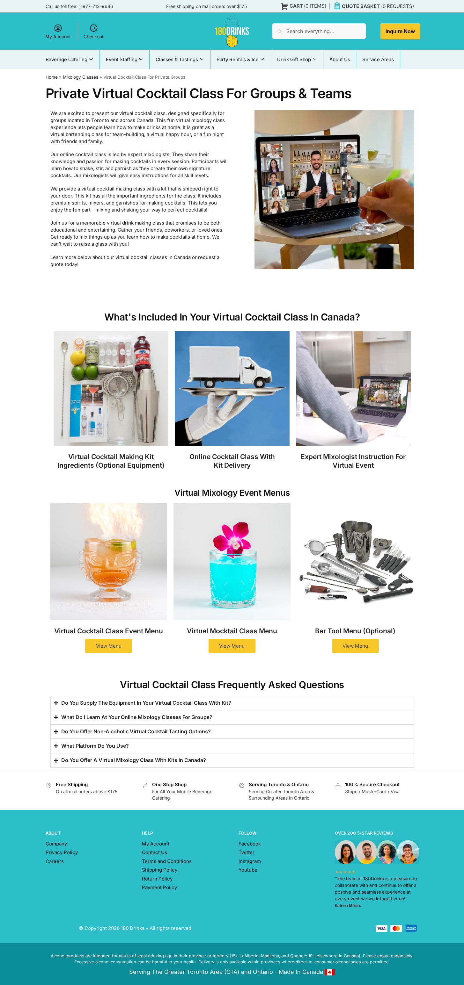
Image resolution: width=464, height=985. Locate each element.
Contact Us (154, 852)
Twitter (246, 852)
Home (52, 77)
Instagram (250, 861)
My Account (58, 36)
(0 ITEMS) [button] (308, 6)
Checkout (94, 36)
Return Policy (157, 879)
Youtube (248, 870)
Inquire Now (400, 31)
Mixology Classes (80, 77)
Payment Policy (159, 887)
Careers (55, 861)
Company (56, 844)
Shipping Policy (159, 870)
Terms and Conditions (167, 861)
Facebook (250, 844)
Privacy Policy (62, 852)
